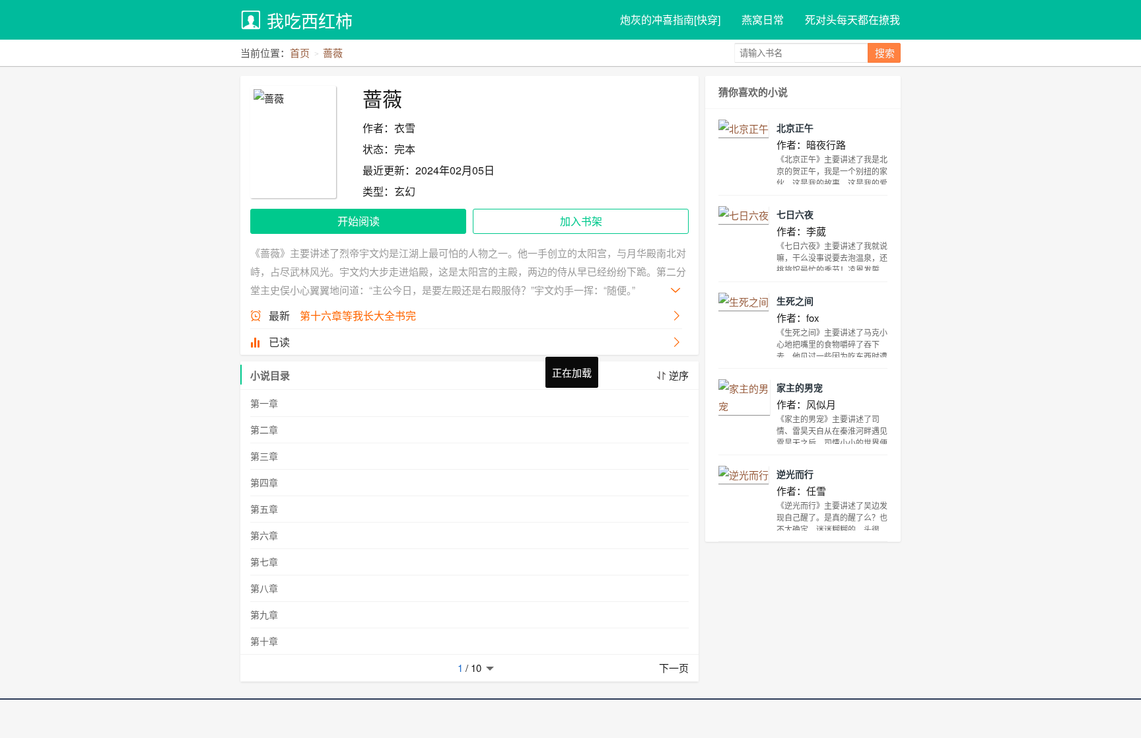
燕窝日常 (763, 19)
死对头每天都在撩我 (852, 19)
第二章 (264, 429)
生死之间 (795, 300)
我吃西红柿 (310, 20)
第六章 (264, 535)
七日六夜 (795, 214)
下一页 (674, 668)
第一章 (264, 403)
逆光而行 (795, 473)
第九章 (264, 614)
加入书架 (581, 221)
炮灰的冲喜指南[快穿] (670, 19)
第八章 (264, 588)
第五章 (264, 508)
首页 (300, 52)
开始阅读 (358, 221)
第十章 (264, 640)
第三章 (264, 455)
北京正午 (795, 127)
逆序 (679, 375)
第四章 (264, 482)
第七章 (264, 561)
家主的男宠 (800, 387)
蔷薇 (333, 52)
